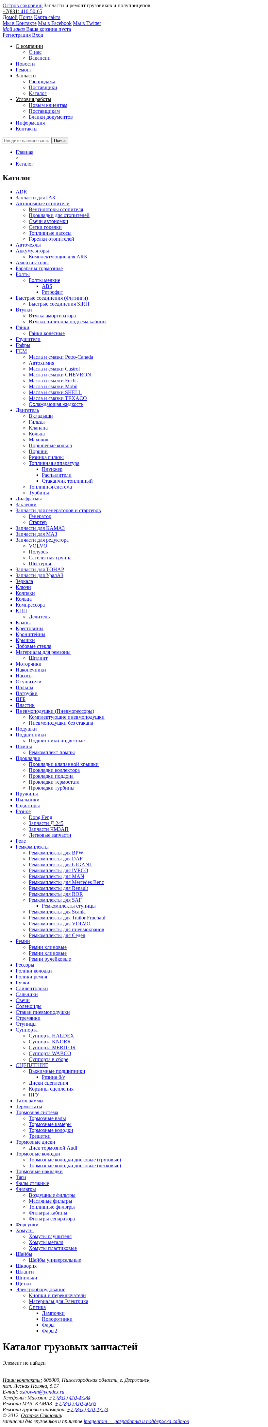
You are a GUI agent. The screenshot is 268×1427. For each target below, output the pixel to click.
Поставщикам (44, 111)
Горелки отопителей (51, 239)
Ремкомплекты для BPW (56, 852)
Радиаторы (28, 805)
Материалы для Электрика (58, 1301)
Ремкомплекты (32, 847)
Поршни (38, 451)
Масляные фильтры (50, 1201)
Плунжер (52, 469)
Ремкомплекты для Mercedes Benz (66, 882)
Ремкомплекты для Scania (57, 911)
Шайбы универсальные (55, 1260)
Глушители (28, 339)
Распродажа (42, 81)
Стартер (38, 522)
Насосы (24, 675)
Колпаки (25, 593)
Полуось (38, 551)
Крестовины (29, 628)
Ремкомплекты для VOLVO (60, 923)
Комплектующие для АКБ (58, 256)
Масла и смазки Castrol (54, 369)
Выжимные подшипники (57, 1071)
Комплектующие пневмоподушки (67, 717)
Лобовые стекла (33, 646)
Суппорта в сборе (48, 1059)
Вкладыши (41, 416)
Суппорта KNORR (50, 1041)
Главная (24, 152)
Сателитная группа (50, 557)
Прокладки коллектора (54, 770)
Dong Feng (40, 817)
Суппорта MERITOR (52, 1047)
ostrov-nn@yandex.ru (42, 1392)
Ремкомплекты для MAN (56, 876)
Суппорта (27, 1030)
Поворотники (57, 1319)
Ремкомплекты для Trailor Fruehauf (67, 917)
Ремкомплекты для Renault (58, 888)
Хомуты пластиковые (53, 1248)
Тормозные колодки (51, 1130)
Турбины (39, 492)
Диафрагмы (29, 498)
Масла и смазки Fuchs (53, 380)
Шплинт (38, 658)
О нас (35, 52)
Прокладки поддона (51, 776)
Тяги (21, 1177)
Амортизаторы (32, 262)
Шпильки (26, 1277)
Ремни (23, 941)
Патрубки (27, 693)
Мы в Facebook (55, 23)
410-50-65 (31, 11)
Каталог (38, 93)
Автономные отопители (43, 203)
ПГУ (34, 1094)
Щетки (23, 1283)
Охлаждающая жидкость (56, 404)
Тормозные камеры (50, 1124)
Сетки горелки (45, 227)
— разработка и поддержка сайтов (136, 1421)
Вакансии (40, 58)
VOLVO (38, 546)
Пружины (27, 793)
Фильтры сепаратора (52, 1218)
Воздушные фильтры (52, 1195)
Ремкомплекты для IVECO (58, 870)
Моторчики (29, 664)
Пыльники (28, 799)
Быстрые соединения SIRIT (59, 304)
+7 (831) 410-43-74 (88, 1409)
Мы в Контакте (20, 23)
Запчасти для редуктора (42, 540)
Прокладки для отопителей (59, 215)
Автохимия (41, 363)
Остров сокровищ (22, 5)
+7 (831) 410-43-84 (70, 1397)
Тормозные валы (47, 1118)
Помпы (24, 746)
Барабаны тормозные (39, 268)
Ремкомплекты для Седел (57, 935)
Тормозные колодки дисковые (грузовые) (75, 1159)
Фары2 (49, 1331)
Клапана (38, 428)
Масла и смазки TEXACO (58, 398)
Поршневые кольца (50, 445)
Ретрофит (52, 292)
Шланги (25, 1272)
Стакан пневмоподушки (43, 1012)
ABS (47, 286)
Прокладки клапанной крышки (64, 764)
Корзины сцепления (51, 1089)
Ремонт (24, 69)
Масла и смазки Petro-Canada (61, 357)
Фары (48, 1325)
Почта (26, 17)
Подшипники (31, 734)
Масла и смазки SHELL (55, 392)
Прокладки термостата (54, 782)
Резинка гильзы (46, 457)
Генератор (40, 516)
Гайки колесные (47, 333)
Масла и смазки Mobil (53, 386)
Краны (23, 622)
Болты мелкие (44, 280)
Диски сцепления (48, 1083)
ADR (21, 191)
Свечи (23, 1000)
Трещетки (40, 1136)
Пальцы (24, 687)
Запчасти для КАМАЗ (40, 528)
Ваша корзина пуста (37, 29)
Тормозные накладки (39, 1171)
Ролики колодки (34, 971)
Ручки (22, 982)
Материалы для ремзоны (43, 652)
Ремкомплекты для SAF (55, 900)
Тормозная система (37, 1112)
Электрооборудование (40, 1289)
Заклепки (26, 504)
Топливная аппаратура (54, 463)
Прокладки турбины (52, 788)
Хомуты (25, 1230)
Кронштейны (30, 634)
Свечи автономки (48, 221)
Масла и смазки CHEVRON (60, 374)
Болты (23, 274)
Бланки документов (51, 117)
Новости (25, 64)
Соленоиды (29, 1006)
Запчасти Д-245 (46, 823)
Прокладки (28, 758)
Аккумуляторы (32, 250)
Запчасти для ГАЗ (35, 197)
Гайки (22, 327)
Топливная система (50, 487)
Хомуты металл (46, 1242)
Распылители (57, 475)
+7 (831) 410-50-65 (75, 1403)
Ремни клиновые (48, 947)
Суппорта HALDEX (51, 1035)
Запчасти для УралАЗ (39, 575)
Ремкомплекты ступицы (69, 906)
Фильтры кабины (48, 1213)
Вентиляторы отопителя (56, 209)
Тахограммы (29, 1100)
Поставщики (43, 87)
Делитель (39, 616)
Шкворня (26, 1266)
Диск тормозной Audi (53, 1148)
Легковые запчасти (50, 835)
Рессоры (25, 965)
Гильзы (37, 422)
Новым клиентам (48, 105)
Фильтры (26, 1189)
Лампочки (53, 1313)
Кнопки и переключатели (57, 1295)
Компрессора (30, 605)
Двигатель (27, 410)
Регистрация (17, 35)
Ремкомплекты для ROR (56, 894)
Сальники (27, 994)
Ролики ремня (31, 976)
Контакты (27, 128)
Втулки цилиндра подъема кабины (68, 321)
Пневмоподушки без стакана (61, 723)
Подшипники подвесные (57, 740)
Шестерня (40, 563)
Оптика (37, 1307)
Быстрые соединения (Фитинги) (52, 298)
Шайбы (24, 1254)
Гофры (23, 345)
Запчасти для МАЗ (36, 534)
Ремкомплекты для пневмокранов (66, 929)
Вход (37, 35)
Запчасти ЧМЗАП (49, 829)
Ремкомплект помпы (52, 752)
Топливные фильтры (52, 1207)
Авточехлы (28, 245)
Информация (30, 123)
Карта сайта (47, 17)
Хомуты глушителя (50, 1236)
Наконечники (31, 670)
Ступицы (26, 1024)
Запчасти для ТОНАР (40, 569)
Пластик (25, 705)
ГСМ (21, 351)
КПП (21, 610)
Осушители (29, 681)
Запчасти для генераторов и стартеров (58, 510)
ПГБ (20, 699)
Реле (21, 841)
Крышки (25, 640)
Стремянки (28, 1018)
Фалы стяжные (32, 1183)
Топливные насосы (50, 233)
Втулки (24, 309)
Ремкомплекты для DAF (56, 858)
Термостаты (29, 1106)
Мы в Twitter (87, 23)
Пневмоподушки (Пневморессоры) (55, 711)
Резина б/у (53, 1077)
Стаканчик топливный (67, 481)
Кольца (37, 433)
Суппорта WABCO (50, 1053)
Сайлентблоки (32, 988)
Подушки (26, 729)
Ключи (23, 587)
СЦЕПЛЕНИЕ (32, 1065)
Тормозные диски (35, 1142)
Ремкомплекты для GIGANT (60, 864)
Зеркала (24, 581)
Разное (23, 811)
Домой (10, 17)
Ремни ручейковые (50, 959)
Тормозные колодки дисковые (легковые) (75, 1165)
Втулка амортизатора (52, 315)
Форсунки (27, 1224)
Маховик (39, 439)
